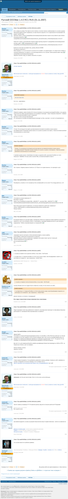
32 (11, 408)
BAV (3, 195)
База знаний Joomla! (14, 12)
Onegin (4, 332)
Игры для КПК (60, 73)
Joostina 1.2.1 (51, 449)
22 (11, 223)
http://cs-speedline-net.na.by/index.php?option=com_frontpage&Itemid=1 (31, 363)
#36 (66, 369)
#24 (66, 121)
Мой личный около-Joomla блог (21, 73)
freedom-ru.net (28, 22)
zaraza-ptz (5, 357)
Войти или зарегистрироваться (33, 1)
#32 (66, 263)
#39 (66, 434)
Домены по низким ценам (19, 429)
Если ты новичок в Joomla (51, 73)
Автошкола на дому (18, 431)
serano (4, 318)
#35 (66, 352)
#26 (66, 159)
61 (11, 116)
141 (11, 425)
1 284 (11, 458)
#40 (66, 452)
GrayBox (45, 449)
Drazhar (4, 28)
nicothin (4, 262)
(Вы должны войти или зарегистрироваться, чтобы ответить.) (53, 467)
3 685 (11, 82)
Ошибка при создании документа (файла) (19, 470)
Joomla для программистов (35, 73)
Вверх (63, 481)
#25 (66, 136)
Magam (4, 109)
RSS (66, 481)
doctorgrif (4, 451)
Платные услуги (32, 9)
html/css (60, 449)
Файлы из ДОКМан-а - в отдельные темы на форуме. (45, 470)
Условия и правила (63, 483)
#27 (66, 174)
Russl (3, 419)
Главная (59, 481)
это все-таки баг (18, 66)
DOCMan (11, 22)
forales (4, 217)
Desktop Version (12, 481)
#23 (66, 104)
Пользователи (22, 9)
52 (11, 268)
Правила (61, 9)
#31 (66, 245)
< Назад (11, 24)
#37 (66, 387)
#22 (66, 76)
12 (11, 324)
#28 (66, 190)
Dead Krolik (5, 74)
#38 (66, 413)
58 (11, 238)
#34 (66, 317)
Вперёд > (22, 24)
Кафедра (40, 449)
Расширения (12, 9)
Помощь (54, 481)
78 (11, 292)
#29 (66, 211)
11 (11, 34)
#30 (66, 226)
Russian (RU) (4, 481)
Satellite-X (16, 430)
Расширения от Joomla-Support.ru (47, 9)
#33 (66, 301)
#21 (66, 58)
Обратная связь (48, 481)
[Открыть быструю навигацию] (65, 16)
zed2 (3, 232)
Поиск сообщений (6, 12)
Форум (4, 9)
